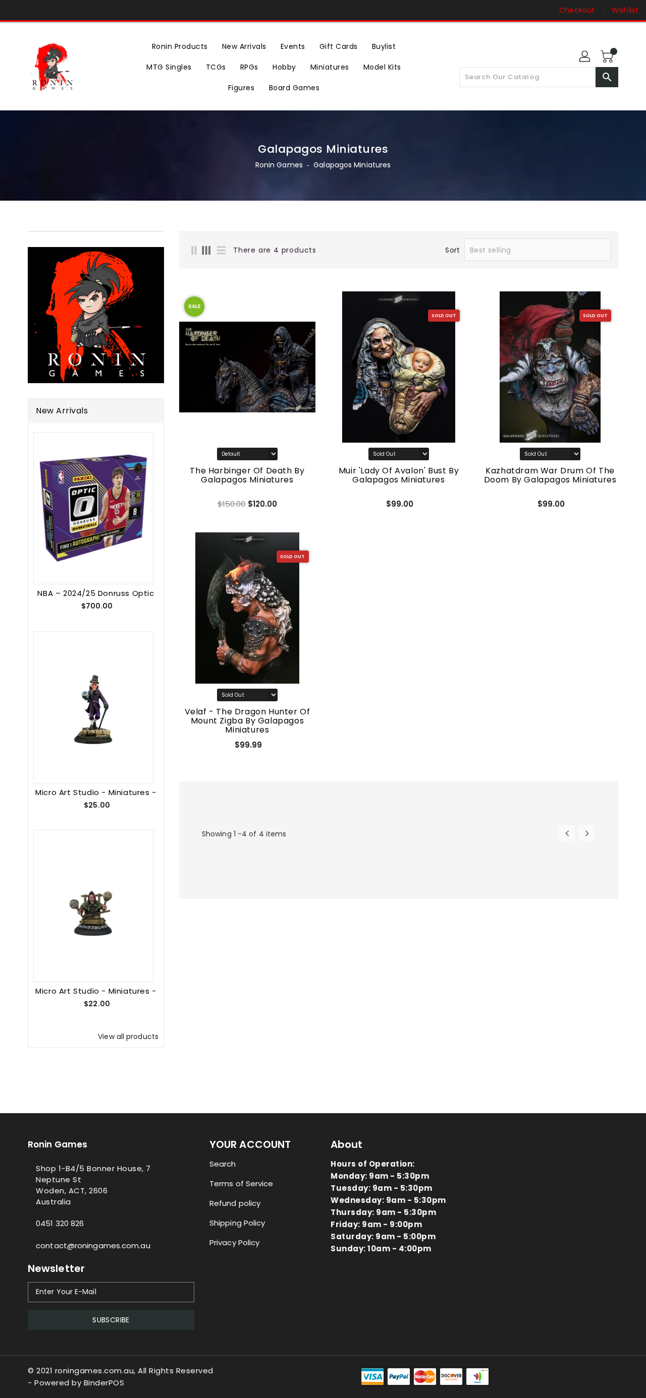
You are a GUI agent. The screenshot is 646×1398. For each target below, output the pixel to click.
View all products (128, 1036)
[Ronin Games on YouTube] (54, 10)
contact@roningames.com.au (93, 1245)
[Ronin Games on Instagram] (35, 10)
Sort (452, 250)
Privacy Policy (234, 1242)
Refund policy (234, 1203)
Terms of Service (241, 1183)
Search (222, 1164)
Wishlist (625, 10)
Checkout (577, 10)
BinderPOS (104, 1382)
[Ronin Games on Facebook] (16, 10)
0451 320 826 (60, 1223)
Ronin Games (279, 165)
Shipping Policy (237, 1223)
